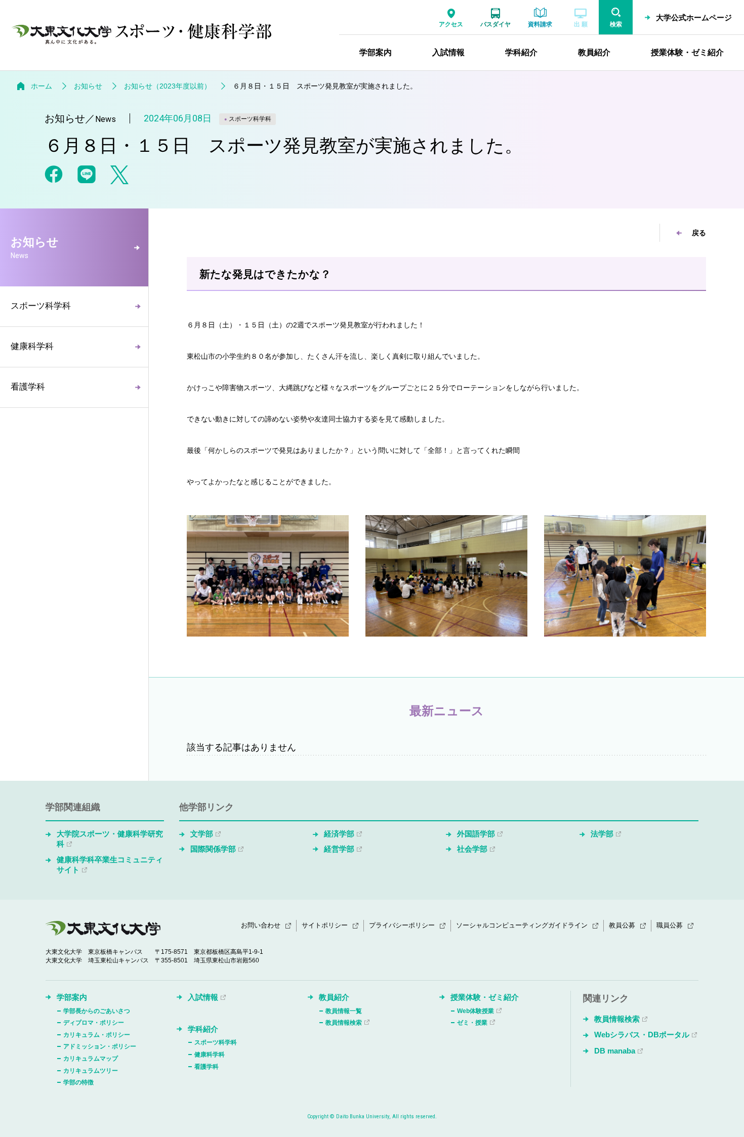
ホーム (41, 86)
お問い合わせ (260, 925)
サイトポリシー (325, 925)
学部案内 (72, 997)
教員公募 (622, 925)
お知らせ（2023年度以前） (167, 86)
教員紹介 (334, 997)
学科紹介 (203, 1029)
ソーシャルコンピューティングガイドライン (522, 925)
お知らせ (88, 86)
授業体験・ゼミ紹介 (484, 997)
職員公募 (669, 925)
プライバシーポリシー (402, 925)
